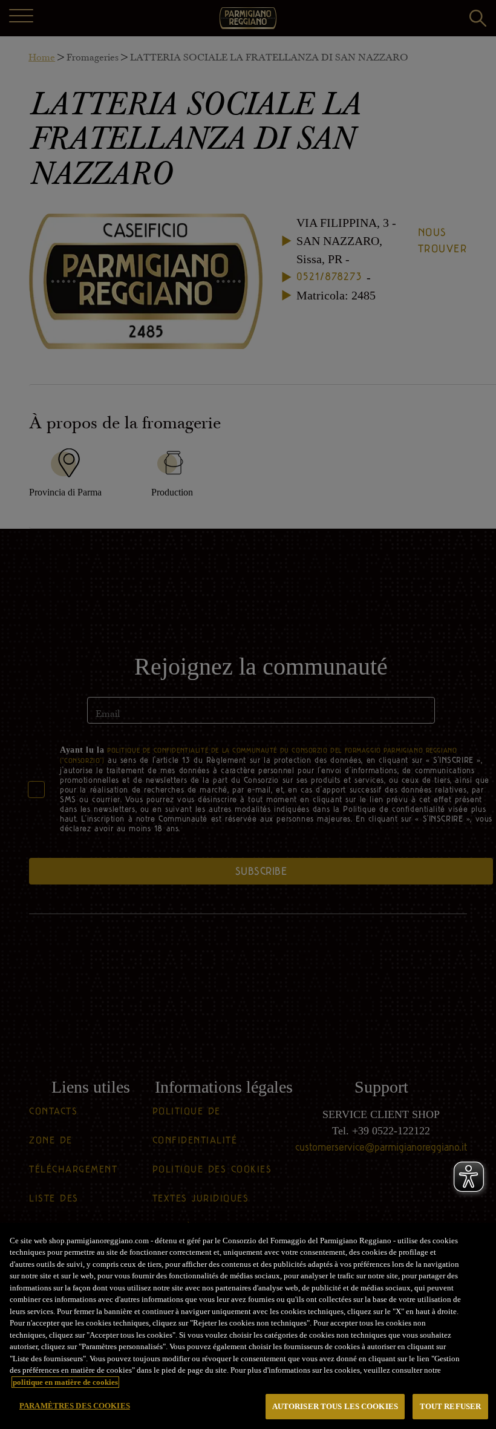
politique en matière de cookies (65, 1382)
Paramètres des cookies (74, 1405)
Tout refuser (450, 1406)
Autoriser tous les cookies (335, 1406)
